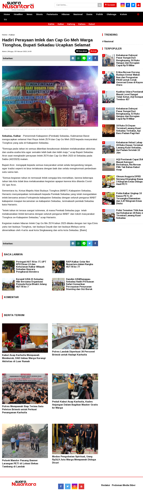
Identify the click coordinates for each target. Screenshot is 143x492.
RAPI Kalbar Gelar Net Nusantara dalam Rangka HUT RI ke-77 (79, 264)
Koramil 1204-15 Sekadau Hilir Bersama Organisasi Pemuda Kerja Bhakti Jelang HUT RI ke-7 (31, 283)
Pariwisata (52, 14)
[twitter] (133, 5)
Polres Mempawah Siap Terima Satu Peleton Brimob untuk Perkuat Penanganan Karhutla (22, 409)
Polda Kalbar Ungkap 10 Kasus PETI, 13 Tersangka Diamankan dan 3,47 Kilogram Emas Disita (129, 198)
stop (94, 51)
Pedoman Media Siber (124, 485)
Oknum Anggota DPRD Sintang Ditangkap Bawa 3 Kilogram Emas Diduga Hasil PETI (129, 180)
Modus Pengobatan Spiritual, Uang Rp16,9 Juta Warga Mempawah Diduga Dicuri (74, 459)
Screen (111, 4)
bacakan (82, 51)
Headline (18, 14)
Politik (99, 14)
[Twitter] (89, 58)
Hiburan (66, 14)
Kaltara (81, 24)
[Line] (84, 58)
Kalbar (61, 24)
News (29, 14)
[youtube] (138, 5)
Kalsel (92, 24)
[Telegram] (73, 58)
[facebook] (128, 5)
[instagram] (123, 5)
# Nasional (107, 41)
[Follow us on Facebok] (61, 486)
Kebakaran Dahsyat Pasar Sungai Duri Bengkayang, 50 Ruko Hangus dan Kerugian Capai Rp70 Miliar (128, 60)
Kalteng (71, 24)
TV (5, 19)
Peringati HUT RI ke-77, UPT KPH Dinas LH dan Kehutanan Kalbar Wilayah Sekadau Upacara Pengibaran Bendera (31, 267)
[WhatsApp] (78, 58)
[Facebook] (95, 58)
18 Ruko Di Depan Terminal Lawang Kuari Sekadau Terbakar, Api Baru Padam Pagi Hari (128, 129)
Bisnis (39, 14)
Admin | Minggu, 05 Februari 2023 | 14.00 (16, 51)
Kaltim (51, 24)
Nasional (78, 14)
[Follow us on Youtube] (81, 486)
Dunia (89, 14)
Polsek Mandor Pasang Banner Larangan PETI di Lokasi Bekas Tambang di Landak (20, 463)
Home (7, 14)
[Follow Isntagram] (74, 486)
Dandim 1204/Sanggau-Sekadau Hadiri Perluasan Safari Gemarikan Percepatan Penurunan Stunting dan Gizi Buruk (80, 284)
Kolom (123, 14)
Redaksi (105, 485)
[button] (138, 13)
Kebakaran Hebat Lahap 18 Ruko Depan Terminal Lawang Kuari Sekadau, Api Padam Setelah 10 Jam (129, 147)
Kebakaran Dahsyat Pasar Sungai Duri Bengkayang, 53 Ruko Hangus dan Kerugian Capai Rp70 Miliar (128, 113)
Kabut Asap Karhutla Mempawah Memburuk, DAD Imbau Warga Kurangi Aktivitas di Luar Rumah (24, 358)
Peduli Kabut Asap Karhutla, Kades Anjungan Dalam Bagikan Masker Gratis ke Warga (75, 404)
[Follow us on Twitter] (68, 486)
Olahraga (111, 14)
